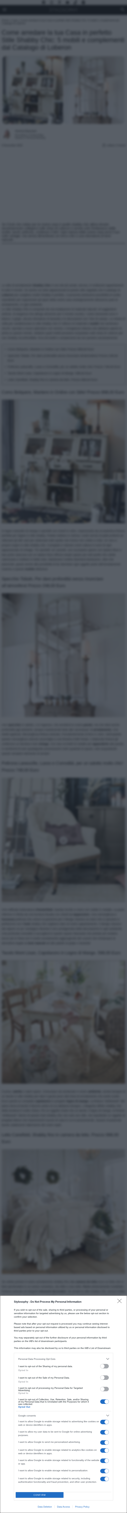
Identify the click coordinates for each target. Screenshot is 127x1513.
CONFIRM (40, 1495)
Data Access (63, 1506)
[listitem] (63, 1359)
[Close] (120, 1302)
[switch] (104, 1366)
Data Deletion (45, 1506)
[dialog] (63, 1404)
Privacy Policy (82, 1506)
